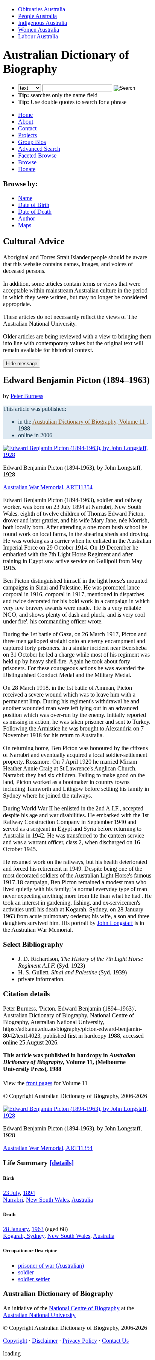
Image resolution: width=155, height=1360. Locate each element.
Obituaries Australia (41, 9)
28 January (16, 1229)
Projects (27, 135)
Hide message (21, 363)
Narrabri (13, 1199)
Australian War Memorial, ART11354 (48, 487)
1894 (29, 1193)
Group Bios (32, 142)
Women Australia (38, 29)
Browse (27, 162)
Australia (82, 1199)
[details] (62, 1163)
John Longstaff (115, 923)
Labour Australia (38, 36)
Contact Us (115, 1340)
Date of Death (35, 211)
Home (25, 115)
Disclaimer (45, 1340)
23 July (11, 1193)
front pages (39, 1083)
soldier (26, 1272)
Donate (26, 169)
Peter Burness (27, 396)
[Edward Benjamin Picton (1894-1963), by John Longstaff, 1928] (77, 455)
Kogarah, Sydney (23, 1236)
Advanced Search (39, 148)
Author (26, 218)
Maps (24, 225)
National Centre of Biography (84, 1308)
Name (25, 198)
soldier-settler (34, 1279)
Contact (27, 128)
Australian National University (39, 1315)
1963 (38, 1229)
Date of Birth (33, 205)
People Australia (37, 16)
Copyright (15, 1340)
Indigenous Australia (42, 23)
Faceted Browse (37, 155)
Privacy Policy (79, 1340)
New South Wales (47, 1199)
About (25, 121)
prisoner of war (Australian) (51, 1265)
